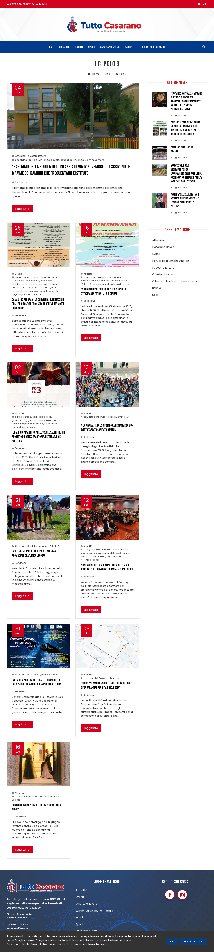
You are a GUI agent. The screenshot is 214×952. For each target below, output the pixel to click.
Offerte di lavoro (163, 274)
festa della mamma (114, 416)
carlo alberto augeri (26, 416)
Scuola (18, 273)
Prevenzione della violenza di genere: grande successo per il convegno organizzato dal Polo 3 (107, 567)
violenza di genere (91, 559)
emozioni (27, 284)
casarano (21, 160)
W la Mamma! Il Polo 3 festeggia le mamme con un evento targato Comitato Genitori (107, 428)
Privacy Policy (193, 941)
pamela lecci (47, 291)
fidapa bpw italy (42, 284)
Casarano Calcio (163, 247)
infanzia (45, 160)
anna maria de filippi (95, 277)
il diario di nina (53, 420)
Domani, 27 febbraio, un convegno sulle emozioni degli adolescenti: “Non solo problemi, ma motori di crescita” (38, 304)
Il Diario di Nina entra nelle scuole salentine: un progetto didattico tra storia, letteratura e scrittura (38, 437)
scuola (55, 160)
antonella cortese (110, 549)
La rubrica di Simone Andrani (170, 261)
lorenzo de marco (40, 287)
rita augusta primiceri (110, 556)
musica (30, 796)
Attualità (20, 156)
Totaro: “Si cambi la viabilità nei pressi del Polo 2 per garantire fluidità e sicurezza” (106, 686)
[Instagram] (182, 895)
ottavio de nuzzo (120, 284)
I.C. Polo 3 (33, 160)
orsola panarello (101, 284)
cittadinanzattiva (119, 280)
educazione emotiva (28, 280)
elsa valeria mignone (98, 553)
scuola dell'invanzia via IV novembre (82, 160)
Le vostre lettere (36, 156)
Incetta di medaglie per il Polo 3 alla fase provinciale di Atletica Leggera (34, 554)
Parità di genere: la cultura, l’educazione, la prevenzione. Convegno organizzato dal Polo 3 (37, 682)
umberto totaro (115, 678)
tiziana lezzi (38, 294)
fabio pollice (44, 416)
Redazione (21, 182)
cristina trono (39, 277)
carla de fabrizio (100, 280)
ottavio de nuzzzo (29, 291)
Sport (156, 295)
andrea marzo (23, 277)
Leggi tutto (22, 209)
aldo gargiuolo (92, 549)
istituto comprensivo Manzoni (27, 423)
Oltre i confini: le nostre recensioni (174, 281)
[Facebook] (170, 895)
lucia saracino (28, 427)
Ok (172, 941)
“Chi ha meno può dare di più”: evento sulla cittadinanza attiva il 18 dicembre (103, 292)
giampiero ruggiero (22, 420)
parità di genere (50, 674)
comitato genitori (93, 416)
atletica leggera (39, 546)
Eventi (156, 254)
